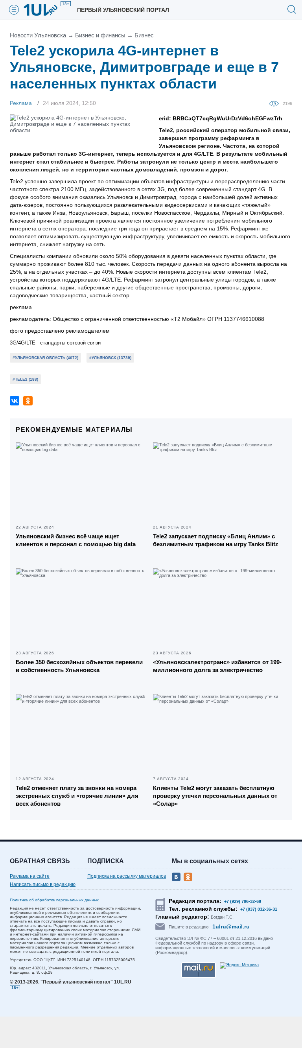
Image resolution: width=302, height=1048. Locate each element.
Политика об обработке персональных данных (54, 900)
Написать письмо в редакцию (43, 884)
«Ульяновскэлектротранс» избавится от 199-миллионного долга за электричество (217, 666)
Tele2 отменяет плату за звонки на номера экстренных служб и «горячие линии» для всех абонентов (77, 796)
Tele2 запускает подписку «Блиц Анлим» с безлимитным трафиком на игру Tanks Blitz (215, 540)
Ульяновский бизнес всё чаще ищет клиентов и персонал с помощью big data (76, 540)
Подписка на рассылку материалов (126, 876)
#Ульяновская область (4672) (45, 357)
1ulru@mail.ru (231, 926)
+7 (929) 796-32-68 (242, 901)
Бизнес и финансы (100, 35)
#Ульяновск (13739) (110, 357)
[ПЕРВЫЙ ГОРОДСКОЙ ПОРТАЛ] (45, 10)
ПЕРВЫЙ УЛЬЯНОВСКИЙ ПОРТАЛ (123, 10)
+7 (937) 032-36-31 (258, 909)
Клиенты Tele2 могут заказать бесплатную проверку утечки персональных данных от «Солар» (215, 796)
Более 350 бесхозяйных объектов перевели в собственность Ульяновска (79, 666)
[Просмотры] (276, 103)
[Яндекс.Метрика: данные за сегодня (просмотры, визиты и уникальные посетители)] (239, 965)
